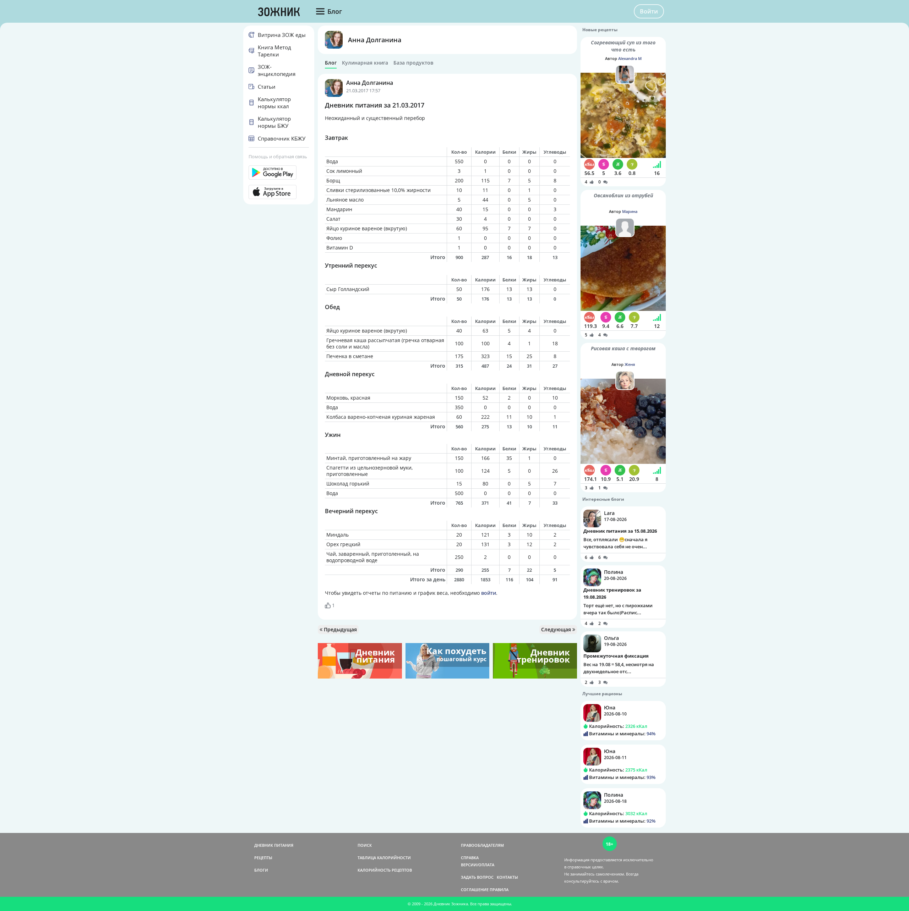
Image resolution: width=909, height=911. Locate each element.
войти (488, 592)
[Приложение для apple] (279, 192)
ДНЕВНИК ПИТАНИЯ (273, 845)
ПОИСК (365, 845)
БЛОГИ (261, 870)
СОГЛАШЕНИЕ (475, 889)
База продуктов (413, 63)
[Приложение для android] (279, 172)
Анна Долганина (374, 39)
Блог (331, 63)
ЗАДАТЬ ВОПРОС (477, 877)
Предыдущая (339, 629)
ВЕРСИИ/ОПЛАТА (477, 864)
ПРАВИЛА (499, 889)
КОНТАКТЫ (507, 877)
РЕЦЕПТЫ (263, 857)
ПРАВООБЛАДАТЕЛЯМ (482, 845)
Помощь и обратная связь (278, 156)
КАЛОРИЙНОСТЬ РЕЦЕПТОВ (385, 870)
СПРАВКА (470, 857)
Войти (649, 11)
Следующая (556, 629)
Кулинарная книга (365, 63)
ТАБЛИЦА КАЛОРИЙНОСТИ (384, 857)
